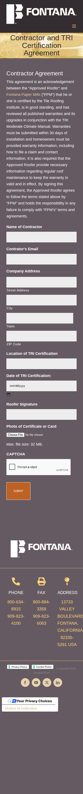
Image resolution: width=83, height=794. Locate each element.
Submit (18, 491)
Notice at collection (21, 708)
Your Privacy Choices (34, 701)
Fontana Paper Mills (23, 94)
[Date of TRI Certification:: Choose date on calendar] (8, 394)
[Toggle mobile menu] (74, 26)
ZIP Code (14, 344)
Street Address (18, 290)
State (10, 326)
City (10, 308)
